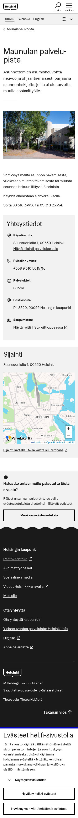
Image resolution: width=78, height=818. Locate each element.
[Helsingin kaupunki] (12, 672)
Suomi (9, 19)
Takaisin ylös (55, 712)
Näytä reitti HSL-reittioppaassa (41, 327)
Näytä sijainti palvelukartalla (35, 248)
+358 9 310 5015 (29, 268)
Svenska (24, 19)
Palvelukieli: (22, 280)
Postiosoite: (22, 300)
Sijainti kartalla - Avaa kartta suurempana (33, 450)
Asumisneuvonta (20, 29)
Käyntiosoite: (23, 235)
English (38, 19)
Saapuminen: (23, 319)
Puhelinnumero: (25, 261)
